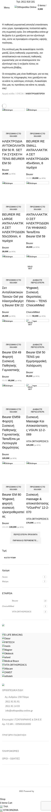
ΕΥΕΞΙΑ (20, 93)
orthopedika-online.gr (37, 32)
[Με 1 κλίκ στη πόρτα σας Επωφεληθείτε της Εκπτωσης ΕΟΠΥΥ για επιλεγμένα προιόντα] (25, 625)
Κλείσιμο (8, 110)
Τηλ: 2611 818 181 (25, 2)
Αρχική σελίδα (8, 93)
